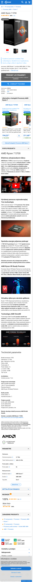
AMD (8, 91)
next (30, 125)
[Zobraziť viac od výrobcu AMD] (8, 436)
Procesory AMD (7, 9)
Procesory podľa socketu (10, 526)
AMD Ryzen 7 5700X (11, 105)
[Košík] (29, 2)
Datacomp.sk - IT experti (8, 2)
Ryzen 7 (15, 9)
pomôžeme (15, 78)
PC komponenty (9, 6)
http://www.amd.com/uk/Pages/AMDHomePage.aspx (12, 417)
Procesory (18, 6)
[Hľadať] (22, 2)
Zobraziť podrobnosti (5, 565)
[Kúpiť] (19, 135)
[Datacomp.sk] (2, 6)
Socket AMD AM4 (23, 526)
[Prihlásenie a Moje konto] (26, 2)
